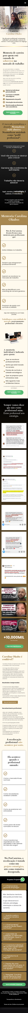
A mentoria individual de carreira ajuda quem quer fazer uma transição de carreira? (13, 947)
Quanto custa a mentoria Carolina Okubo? (11, 917)
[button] (25, 3)
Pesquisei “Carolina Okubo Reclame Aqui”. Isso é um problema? (12, 976)
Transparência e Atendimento (14, 999)
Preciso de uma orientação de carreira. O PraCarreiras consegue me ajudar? (13, 966)
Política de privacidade (18, 1004)
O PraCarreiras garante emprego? (11, 887)
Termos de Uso (8, 1004)
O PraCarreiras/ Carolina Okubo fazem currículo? (12, 926)
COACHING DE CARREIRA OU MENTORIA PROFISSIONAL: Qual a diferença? (12, 936)
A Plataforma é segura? (10, 957)
